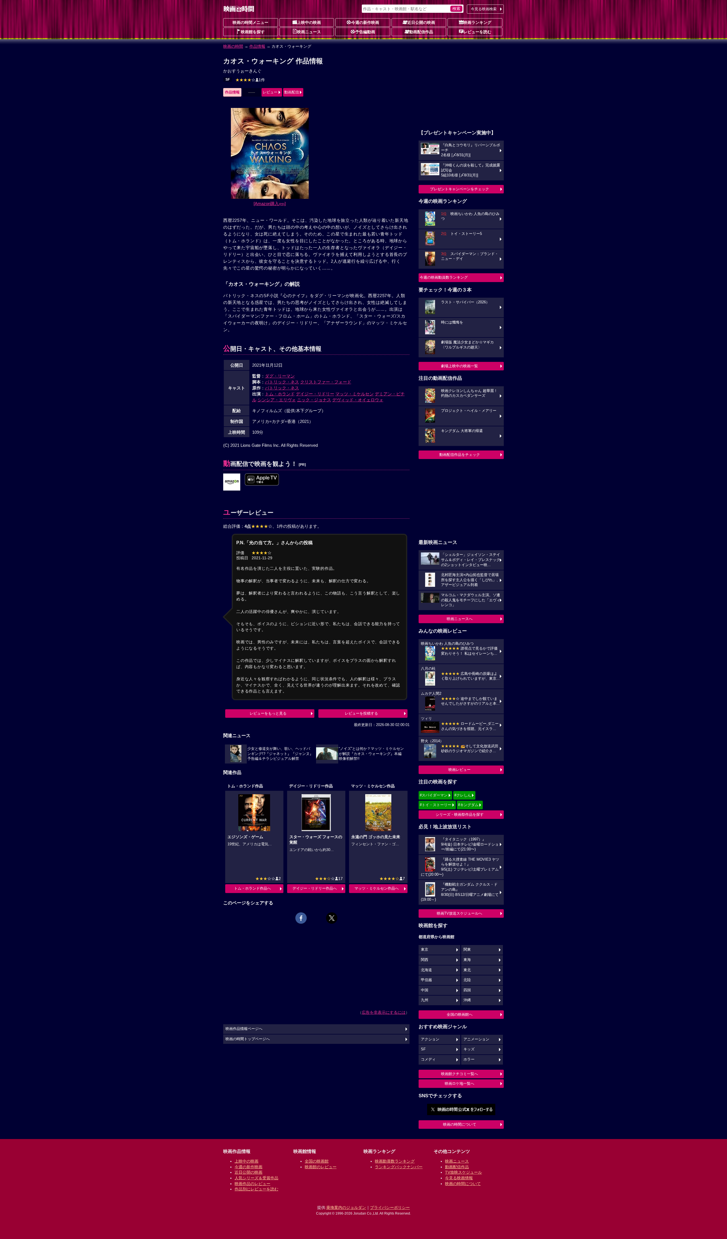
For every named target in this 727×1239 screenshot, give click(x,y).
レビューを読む (477, 32)
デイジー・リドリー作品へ (315, 888)
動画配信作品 (421, 32)
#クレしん (462, 795)
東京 (424, 950)
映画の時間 (233, 46)
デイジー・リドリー (315, 393)
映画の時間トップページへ (247, 1039)
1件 (250, 80)
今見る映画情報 (459, 1178)
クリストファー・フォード (325, 381)
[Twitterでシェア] (331, 918)
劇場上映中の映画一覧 (459, 366)
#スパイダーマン (434, 795)
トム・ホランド (280, 393)
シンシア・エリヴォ (277, 399)
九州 (424, 1000)
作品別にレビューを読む (256, 1189)
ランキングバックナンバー (399, 1167)
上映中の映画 (309, 22)
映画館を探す (253, 32)
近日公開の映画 (421, 22)
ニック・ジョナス (314, 399)
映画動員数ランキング (395, 1161)
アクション (430, 1039)
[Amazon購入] (270, 203)
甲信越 (426, 980)
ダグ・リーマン (280, 376)
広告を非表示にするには (384, 1012)
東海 (467, 960)
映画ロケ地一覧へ (459, 1083)
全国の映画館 (317, 1161)
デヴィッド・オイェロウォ (357, 399)
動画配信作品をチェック (459, 454)
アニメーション (476, 1039)
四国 (467, 990)
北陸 (467, 980)
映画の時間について (459, 1124)
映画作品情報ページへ (243, 1029)
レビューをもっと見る (268, 713)
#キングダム (468, 805)
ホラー (469, 1059)
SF (227, 80)
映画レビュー (459, 769)
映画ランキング (477, 22)
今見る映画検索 (484, 9)
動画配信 (291, 92)
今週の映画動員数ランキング (444, 277)
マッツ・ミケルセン (354, 393)
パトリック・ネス (282, 381)
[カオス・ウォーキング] (262, 480)
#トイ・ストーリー (435, 805)
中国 (424, 990)
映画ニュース (309, 32)
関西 (424, 960)
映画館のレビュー (321, 1167)
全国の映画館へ (460, 1014)
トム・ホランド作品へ (252, 888)
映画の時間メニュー (250, 22)
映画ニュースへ (460, 619)
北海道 (426, 970)
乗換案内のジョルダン (346, 1207)
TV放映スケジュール (463, 1172)
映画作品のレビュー (252, 1183)
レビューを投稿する (361, 713)
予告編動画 (365, 32)
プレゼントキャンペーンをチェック (459, 189)
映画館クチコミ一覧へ (459, 1074)
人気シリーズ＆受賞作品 (256, 1178)
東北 (467, 970)
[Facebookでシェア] (301, 918)
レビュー (270, 92)
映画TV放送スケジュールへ (459, 913)
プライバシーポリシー (390, 1207)
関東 (467, 950)
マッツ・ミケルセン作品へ (376, 888)
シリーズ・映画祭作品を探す (460, 814)
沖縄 (467, 1000)
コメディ (428, 1059)
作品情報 (257, 46)
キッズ (469, 1049)
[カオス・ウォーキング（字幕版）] (231, 482)
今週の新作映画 (365, 22)
